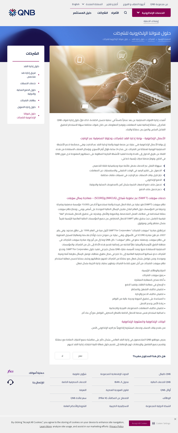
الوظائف (167, 398)
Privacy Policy (117, 426)
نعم (80, 356)
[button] (161, 423)
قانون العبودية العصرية (117, 390)
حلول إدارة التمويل (26, 107)
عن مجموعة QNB (159, 4)
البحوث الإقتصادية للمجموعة (114, 374)
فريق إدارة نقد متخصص (28, 75)
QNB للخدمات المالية (161, 382)
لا (62, 356)
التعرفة (82, 390)
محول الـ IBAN (122, 382)
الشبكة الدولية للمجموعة (158, 406)
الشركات (102, 12)
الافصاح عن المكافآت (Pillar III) (114, 398)
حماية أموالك (36, 373)
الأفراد (115, 12)
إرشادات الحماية (151, 21)
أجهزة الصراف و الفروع (134, 4)
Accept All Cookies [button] (139, 423)
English (75, 4)
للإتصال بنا (38, 382)
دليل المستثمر (82, 12)
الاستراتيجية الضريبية (119, 406)
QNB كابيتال (165, 374)
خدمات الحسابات (28, 83)
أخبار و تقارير (112, 4)
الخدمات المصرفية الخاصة (74, 382)
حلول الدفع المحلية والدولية (26, 92)
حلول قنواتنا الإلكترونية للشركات (26, 115)
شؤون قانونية (79, 374)
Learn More (46, 426)
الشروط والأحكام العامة (74, 406)
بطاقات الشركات (28, 100)
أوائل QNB (165, 390)
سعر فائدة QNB (78, 398)
